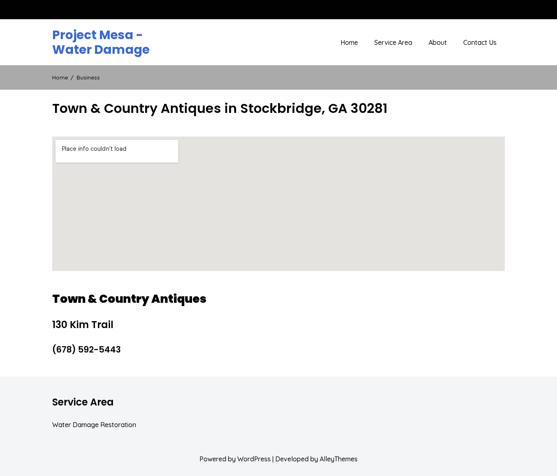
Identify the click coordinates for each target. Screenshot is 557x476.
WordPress (254, 459)
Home (349, 42)
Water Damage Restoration (94, 425)
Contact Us (480, 42)
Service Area (393, 42)
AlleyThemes (339, 459)
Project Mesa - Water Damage (101, 42)
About (438, 42)
